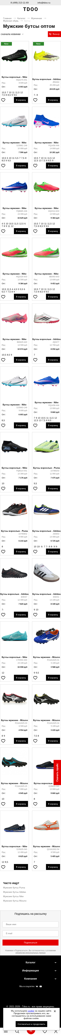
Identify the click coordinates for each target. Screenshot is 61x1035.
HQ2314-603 (53, 211)
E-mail (9, 933)
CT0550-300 (21, 660)
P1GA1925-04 (53, 723)
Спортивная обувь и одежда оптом (30, 9)
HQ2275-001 (21, 80)
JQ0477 (56, 342)
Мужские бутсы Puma (14, 887)
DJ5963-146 (22, 407)
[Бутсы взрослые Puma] (46, 449)
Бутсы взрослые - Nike (14, 77)
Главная (7, 18)
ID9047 (24, 597)
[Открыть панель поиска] (17, 1031)
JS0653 (56, 534)
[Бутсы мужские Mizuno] (46, 638)
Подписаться (30, 942)
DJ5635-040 (22, 849)
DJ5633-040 (54, 786)
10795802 (22, 534)
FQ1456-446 (53, 145)
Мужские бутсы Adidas (14, 892)
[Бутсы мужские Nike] (14, 124)
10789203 (55, 471)
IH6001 (56, 597)
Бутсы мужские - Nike (14, 142)
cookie (31, 1011)
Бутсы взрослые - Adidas (46, 79)
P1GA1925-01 (53, 660)
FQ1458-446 (53, 405)
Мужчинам (36, 18)
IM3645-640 (22, 342)
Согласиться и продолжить (31, 1024)
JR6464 (56, 82)
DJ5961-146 (22, 145)
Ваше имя (11, 924)
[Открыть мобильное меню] (6, 1031)
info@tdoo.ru (44, 2)
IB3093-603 (54, 277)
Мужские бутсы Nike (13, 896)
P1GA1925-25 (21, 786)
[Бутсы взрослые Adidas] (46, 59)
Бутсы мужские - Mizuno (46, 657)
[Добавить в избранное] (3, 100)
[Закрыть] (54, 1011)
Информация (30, 970)
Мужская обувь (10, 21)
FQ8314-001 (21, 471)
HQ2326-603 (21, 277)
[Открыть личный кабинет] (55, 1031)
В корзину (21, 100)
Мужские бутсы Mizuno (14, 900)
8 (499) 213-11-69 (20, 2)
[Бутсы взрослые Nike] (14, 58)
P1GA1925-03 (21, 723)
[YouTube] (41, 987)
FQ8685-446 (21, 211)
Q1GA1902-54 (53, 849)
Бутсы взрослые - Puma (46, 468)
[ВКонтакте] (37, 986)
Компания (30, 978)
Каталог (21, 18)
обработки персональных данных (30, 953)
